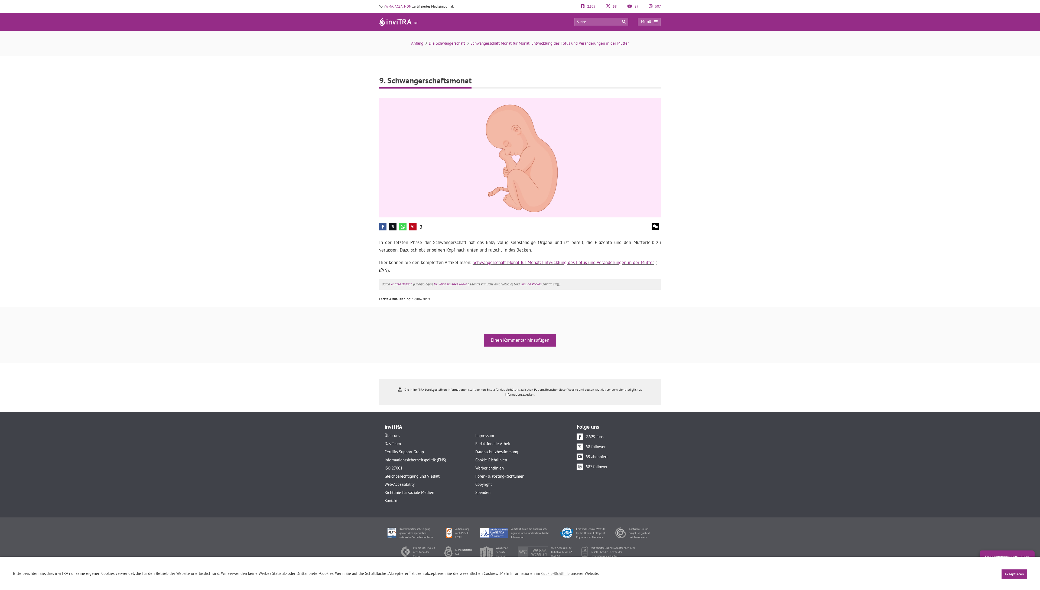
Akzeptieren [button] (1014, 574)
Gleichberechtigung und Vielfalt (412, 476)
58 (614, 6)
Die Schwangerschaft (447, 43)
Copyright (483, 484)
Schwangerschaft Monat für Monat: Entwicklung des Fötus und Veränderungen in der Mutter (549, 43)
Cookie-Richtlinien (491, 460)
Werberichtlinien (489, 468)
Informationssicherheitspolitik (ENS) (415, 460)
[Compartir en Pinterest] (413, 226)
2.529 (591, 6)
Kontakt (391, 500)
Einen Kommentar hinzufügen (520, 340)
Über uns (392, 435)
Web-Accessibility (400, 484)
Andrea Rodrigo (401, 284)
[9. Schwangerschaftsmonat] (520, 157)
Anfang (417, 43)
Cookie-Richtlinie (555, 573)
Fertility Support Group (404, 452)
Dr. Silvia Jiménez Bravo (450, 284)
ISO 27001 (393, 468)
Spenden (482, 492)
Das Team (393, 444)
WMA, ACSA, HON (398, 6)
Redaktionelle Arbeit (493, 444)
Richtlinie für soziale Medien (409, 492)
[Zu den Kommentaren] (655, 226)
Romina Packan (531, 284)
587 (657, 6)
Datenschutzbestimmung (496, 452)
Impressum (484, 435)
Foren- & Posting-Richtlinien (499, 476)
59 (636, 6)
